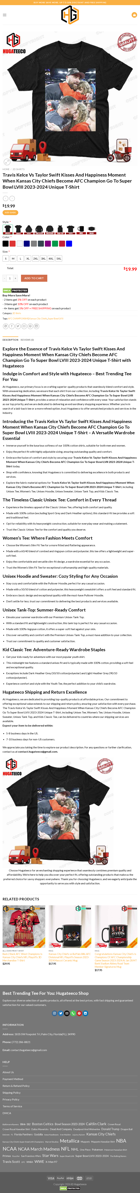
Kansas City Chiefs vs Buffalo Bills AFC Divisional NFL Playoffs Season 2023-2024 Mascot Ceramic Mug (70, 957)
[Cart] (134, 15)
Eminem (6, 1135)
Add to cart (34, 278)
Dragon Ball (126, 1129)
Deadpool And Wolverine (86, 1129)
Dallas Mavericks (39, 1129)
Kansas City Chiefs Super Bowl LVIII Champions (23, 1142)
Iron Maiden (65, 1135)
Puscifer (16, 1156)
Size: (6, 251)
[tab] (10, 339)
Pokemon (97, 1149)
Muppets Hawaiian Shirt (103, 1141)
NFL (65, 1149)
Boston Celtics (42, 1124)
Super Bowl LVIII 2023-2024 (92, 1155)
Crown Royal (114, 1124)
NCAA (10, 1149)
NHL (75, 1149)
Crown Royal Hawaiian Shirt (16, 1129)
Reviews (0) (27, 339)
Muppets (85, 1141)
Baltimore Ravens (11, 1124)
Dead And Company (61, 1129)
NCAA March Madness (39, 1148)
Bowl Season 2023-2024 (70, 1124)
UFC (23, 1162)
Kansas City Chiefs (38, 318)
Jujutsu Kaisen (78, 1135)
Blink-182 (25, 1124)
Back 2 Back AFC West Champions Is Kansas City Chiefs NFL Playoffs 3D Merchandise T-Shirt (22, 957)
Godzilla (38, 1134)
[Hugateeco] (70, 15)
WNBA (29, 1162)
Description (10, 339)
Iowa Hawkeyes (51, 1134)
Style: (7, 221)
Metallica (69, 1141)
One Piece (85, 1149)
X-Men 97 (51, 1161)
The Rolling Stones (118, 1156)
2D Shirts (19, 169)
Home (6, 169)
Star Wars (50, 1155)
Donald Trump (110, 1129)
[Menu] (5, 15)
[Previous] (2, 941)
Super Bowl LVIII (55, 318)
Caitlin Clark (96, 1124)
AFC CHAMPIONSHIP (18, 318)
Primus (7, 1155)
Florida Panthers (23, 1134)
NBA (121, 1141)
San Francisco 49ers (31, 1156)
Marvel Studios (52, 1142)
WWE (39, 1161)
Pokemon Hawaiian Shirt (115, 1150)
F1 (12, 1135)
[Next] (137, 941)
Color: (7, 237)
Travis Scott (11, 1162)
